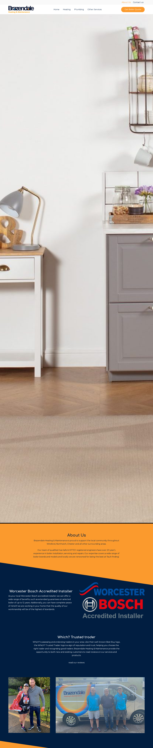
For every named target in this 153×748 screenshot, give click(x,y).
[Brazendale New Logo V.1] (21, 9)
